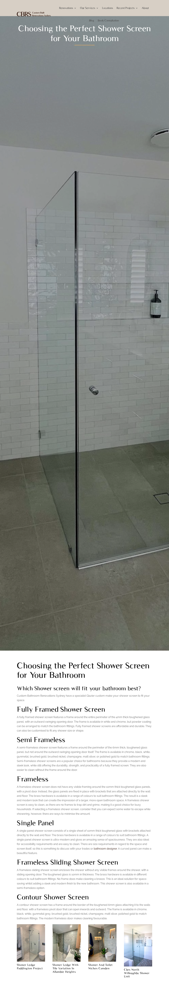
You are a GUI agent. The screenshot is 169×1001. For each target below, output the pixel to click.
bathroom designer (105, 848)
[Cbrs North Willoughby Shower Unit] (138, 966)
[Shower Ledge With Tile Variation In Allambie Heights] (66, 961)
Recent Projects (126, 8)
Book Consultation (108, 20)
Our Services (87, 8)
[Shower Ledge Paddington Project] (31, 961)
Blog (91, 20)
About (145, 8)
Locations (107, 8)
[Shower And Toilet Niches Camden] (102, 961)
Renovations (66, 8)
